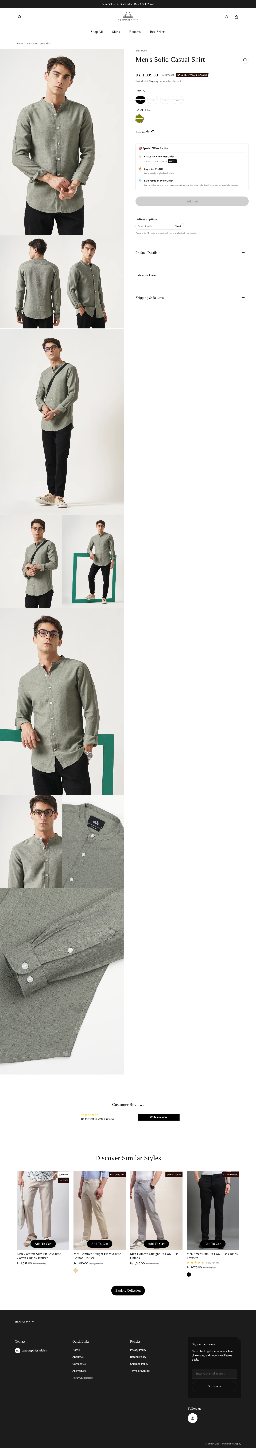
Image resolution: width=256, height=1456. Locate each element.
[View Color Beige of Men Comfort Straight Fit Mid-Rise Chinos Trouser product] (75, 1270)
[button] (20, 17)
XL (177, 99)
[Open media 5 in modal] (62, 422)
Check (178, 226)
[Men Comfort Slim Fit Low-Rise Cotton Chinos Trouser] (43, 1210)
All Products (79, 1370)
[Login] (226, 17)
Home (20, 43)
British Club (213, 1443)
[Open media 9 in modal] (31, 841)
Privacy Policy (138, 1349)
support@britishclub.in (35, 1350)
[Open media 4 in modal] (93, 281)
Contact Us (79, 1363)
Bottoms (135, 32)
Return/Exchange (82, 1377)
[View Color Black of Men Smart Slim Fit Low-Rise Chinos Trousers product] (189, 1274)
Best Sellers (157, 32)
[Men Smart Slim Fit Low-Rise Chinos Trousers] (213, 1210)
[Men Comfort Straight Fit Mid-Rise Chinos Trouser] (99, 1210)
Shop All (97, 32)
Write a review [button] (158, 1117)
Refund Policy (138, 1356)
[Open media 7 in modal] (93, 561)
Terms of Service (140, 1370)
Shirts (116, 32)
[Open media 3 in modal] (31, 281)
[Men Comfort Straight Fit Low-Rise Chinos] (156, 1210)
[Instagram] (192, 1418)
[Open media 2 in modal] (62, 142)
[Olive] (139, 119)
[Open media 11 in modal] (62, 981)
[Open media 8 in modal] (62, 701)
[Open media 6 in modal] (31, 561)
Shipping (153, 80)
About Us (78, 1356)
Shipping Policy (139, 1363)
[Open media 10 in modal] (93, 841)
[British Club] (128, 17)
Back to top (22, 1322)
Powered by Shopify (231, 1443)
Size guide (142, 131)
